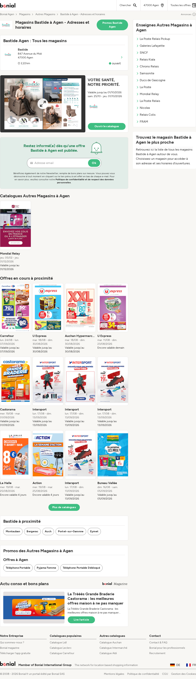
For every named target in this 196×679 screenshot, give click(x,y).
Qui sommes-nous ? (12, 642)
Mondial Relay (149, 94)
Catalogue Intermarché (113, 648)
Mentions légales (114, 674)
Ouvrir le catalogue (107, 126)
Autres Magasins (45, 14)
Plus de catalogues (64, 507)
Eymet (94, 531)
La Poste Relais (150, 101)
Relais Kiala (147, 59)
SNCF (144, 52)
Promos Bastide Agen (112, 24)
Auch (48, 531)
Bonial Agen (7, 14)
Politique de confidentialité (143, 674)
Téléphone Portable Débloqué (81, 567)
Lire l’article (81, 619)
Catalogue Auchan (111, 642)
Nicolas (145, 108)
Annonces (186, 14)
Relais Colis (147, 114)
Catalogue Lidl (58, 642)
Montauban (13, 531)
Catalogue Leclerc (61, 648)
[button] (64, 104)
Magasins (24, 14)
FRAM (144, 121)
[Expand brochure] (42, 103)
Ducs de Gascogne (152, 80)
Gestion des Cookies (183, 674)
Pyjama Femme (46, 567)
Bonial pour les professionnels (167, 648)
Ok (94, 163)
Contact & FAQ (158, 642)
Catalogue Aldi (108, 653)
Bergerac (32, 531)
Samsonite (147, 73)
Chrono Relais (149, 66)
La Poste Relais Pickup (155, 39)
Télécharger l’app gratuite (15, 653)
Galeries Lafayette (152, 46)
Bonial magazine (9, 648)
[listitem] (15, 236)
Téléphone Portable (18, 567)
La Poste (145, 87)
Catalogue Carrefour (62, 653)
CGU (165, 674)
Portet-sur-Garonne (70, 531)
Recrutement (157, 653)
